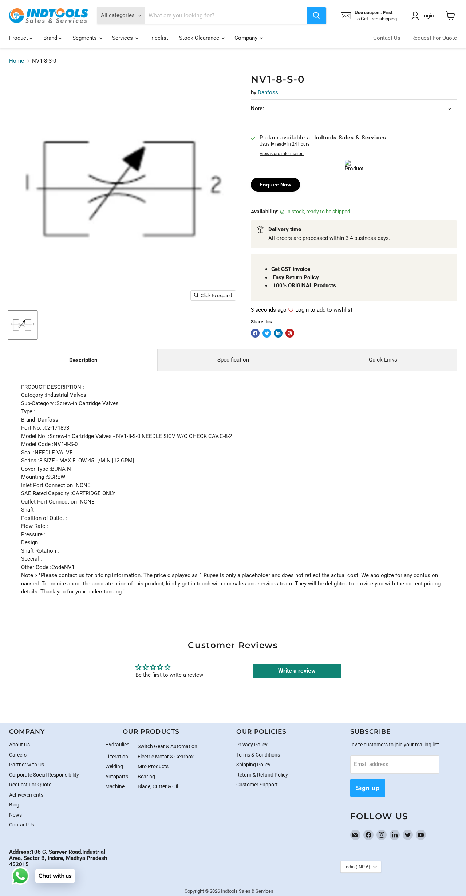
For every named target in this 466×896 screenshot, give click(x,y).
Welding (114, 766)
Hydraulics (117, 744)
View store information (282, 153)
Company (246, 38)
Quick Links (383, 359)
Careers (18, 755)
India (357, 866)
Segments (85, 38)
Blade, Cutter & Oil (158, 786)
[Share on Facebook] (255, 333)
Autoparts (116, 776)
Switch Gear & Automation (167, 746)
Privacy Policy (252, 744)
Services (123, 38)
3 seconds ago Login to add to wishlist (301, 310)
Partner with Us (26, 764)
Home (16, 61)
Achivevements (26, 795)
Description (83, 360)
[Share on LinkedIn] (278, 333)
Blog (14, 805)
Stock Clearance (200, 38)
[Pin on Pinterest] (289, 333)
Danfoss (268, 92)
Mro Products (153, 766)
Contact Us (386, 38)
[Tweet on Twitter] (266, 333)
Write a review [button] (297, 670)
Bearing (146, 776)
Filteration (116, 756)
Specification (233, 359)
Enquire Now (275, 185)
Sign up (368, 788)
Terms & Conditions (258, 755)
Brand (51, 38)
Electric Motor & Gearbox (166, 756)
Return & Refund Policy (262, 775)
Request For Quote (434, 38)
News (15, 815)
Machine (115, 786)
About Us (19, 744)
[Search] (316, 15)
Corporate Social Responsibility (44, 775)
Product (19, 38)
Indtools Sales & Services (247, 891)
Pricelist (158, 38)
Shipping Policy (253, 764)
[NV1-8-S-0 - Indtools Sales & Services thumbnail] (22, 325)
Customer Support (257, 785)
